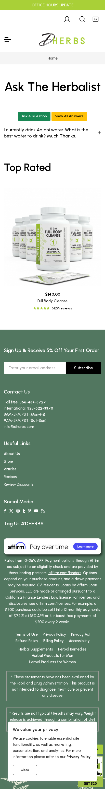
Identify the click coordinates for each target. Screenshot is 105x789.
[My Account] (67, 18)
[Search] (82, 18)
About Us (12, 453)
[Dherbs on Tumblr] (24, 511)
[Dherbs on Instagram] (18, 511)
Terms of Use (26, 634)
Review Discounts (19, 484)
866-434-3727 (32, 402)
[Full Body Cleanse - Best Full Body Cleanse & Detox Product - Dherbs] (52, 237)
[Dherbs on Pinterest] (29, 511)
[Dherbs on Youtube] (36, 511)
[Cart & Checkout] (95, 18)
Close (25, 770)
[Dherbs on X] (11, 511)
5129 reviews (62, 308)
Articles (10, 469)
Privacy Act (80, 634)
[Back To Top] (91, 14)
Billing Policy (53, 641)
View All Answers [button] (69, 116)
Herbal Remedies (72, 649)
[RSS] (43, 511)
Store (8, 461)
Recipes (10, 476)
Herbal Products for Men (52, 655)
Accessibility (79, 641)
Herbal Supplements (36, 649)
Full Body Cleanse (52, 301)
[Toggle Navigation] (7, 39)
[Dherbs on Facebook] (5, 511)
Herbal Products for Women (52, 662)
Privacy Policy (54, 634)
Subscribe (83, 367)
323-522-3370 (40, 408)
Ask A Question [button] (34, 116)
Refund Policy (27, 641)
